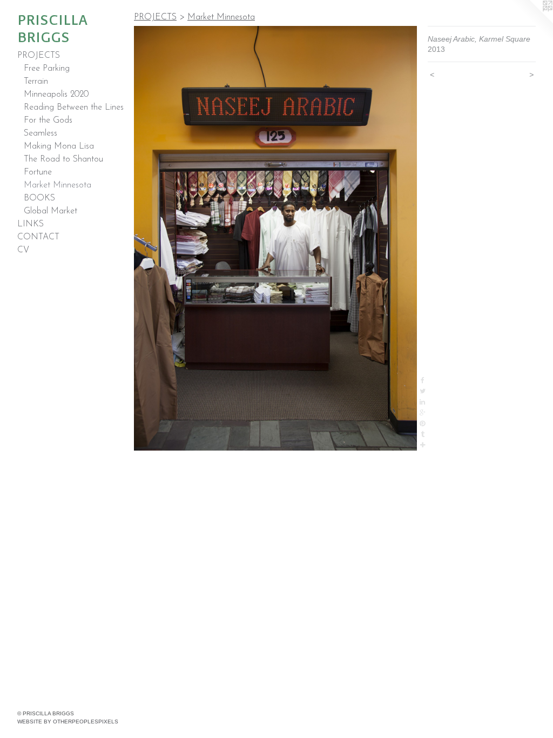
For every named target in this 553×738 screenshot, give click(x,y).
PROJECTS (38, 55)
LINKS (30, 224)
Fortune (38, 172)
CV (23, 250)
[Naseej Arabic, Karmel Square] (275, 238)
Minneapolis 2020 (56, 94)
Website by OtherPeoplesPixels (67, 721)
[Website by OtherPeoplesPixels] (531, 21)
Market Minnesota (57, 185)
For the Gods (48, 120)
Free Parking (47, 68)
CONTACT (38, 237)
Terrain (36, 81)
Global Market (50, 211)
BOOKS (39, 198)
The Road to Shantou (63, 159)
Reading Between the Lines (74, 107)
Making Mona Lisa (59, 146)
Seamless (40, 133)
